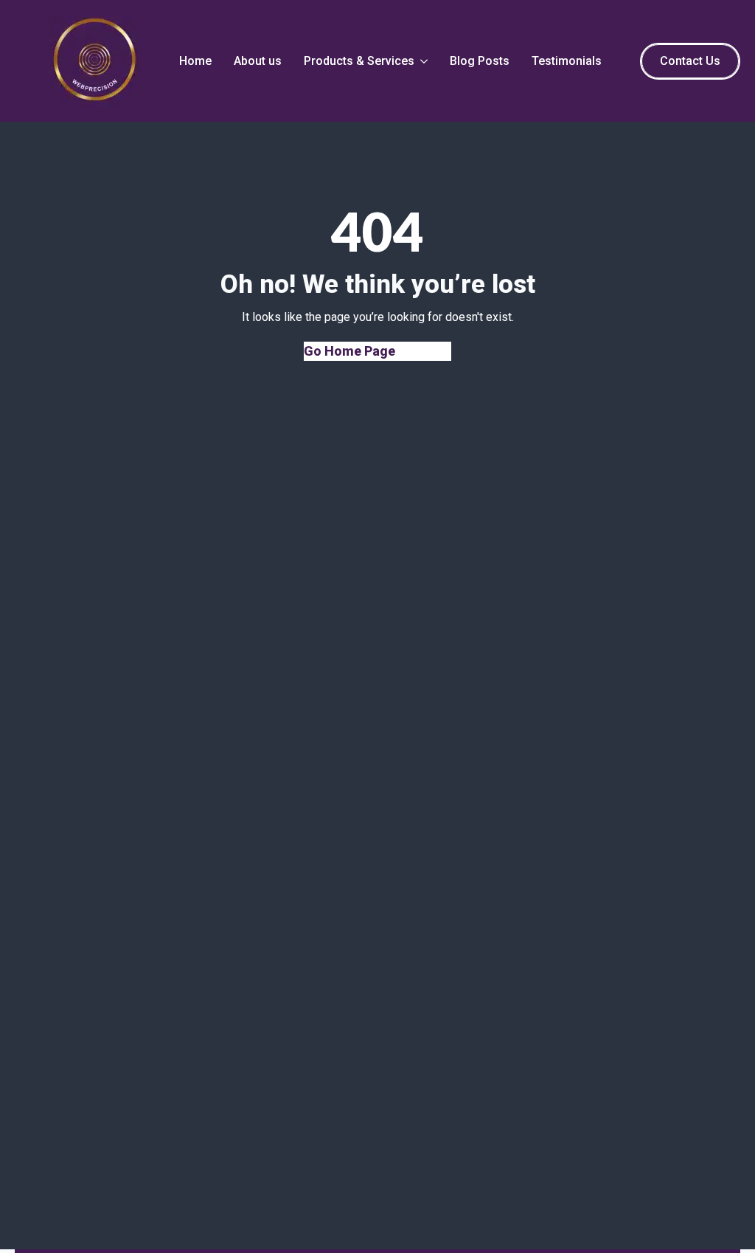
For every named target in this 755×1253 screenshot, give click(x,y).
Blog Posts (479, 61)
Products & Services (359, 61)
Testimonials (567, 61)
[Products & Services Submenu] (422, 61)
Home (195, 61)
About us (258, 61)
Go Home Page (349, 351)
